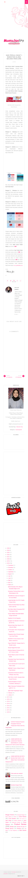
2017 (8, 697)
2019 (8, 561)
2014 (8, 703)
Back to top (21, 875)
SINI (19, 252)
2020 (8, 559)
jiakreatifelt (6, 873)
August (9, 574)
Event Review (22, 816)
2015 (8, 701)
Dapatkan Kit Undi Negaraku (14, 618)
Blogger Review (9, 814)
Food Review (12, 818)
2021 (8, 556)
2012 (8, 707)
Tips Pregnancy (13, 830)
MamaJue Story (19, 426)
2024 (8, 550)
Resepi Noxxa (9, 828)
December (10, 565)
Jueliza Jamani (17, 288)
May (9, 580)
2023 (8, 552)
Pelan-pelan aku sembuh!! (17, 773)
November (10, 567)
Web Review (22, 830)
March (9, 584)
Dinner (15, 816)
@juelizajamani (18, 429)
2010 (8, 712)
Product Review (20, 824)
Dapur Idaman (8, 816)
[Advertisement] (14, 18)
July (9, 576)
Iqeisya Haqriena (17, 820)
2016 (8, 699)
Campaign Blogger (21, 814)
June (9, 578)
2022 (8, 554)
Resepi (12, 826)
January (10, 695)
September (10, 571)
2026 (8, 548)
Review (19, 828)
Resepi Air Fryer (21, 826)
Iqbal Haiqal (8, 820)
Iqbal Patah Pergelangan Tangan (15, 690)
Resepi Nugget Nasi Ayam (14, 647)
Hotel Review (22, 818)
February (10, 692)
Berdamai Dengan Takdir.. (16, 785)
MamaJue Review (16, 822)
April (9, 582)
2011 (8, 710)
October (10, 569)
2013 (8, 705)
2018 (8, 563)
